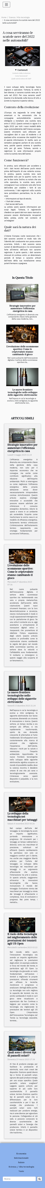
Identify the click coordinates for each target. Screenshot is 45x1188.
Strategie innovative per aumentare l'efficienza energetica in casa (22, 308)
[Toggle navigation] (6, 4)
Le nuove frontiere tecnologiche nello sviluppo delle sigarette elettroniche (22, 392)
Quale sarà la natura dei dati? (21, 79)
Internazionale (21, 1158)
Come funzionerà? (21, 76)
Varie (21, 1171)
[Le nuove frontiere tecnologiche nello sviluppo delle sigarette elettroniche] (22, 377)
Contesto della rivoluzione (21, 73)
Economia (21, 1153)
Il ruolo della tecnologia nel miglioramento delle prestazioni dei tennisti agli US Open (22, 938)
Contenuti (22, 69)
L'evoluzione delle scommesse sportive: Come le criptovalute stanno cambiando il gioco (22, 350)
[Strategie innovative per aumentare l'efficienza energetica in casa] (22, 293)
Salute (21, 1162)
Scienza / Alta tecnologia (19, 17)
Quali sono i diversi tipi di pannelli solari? (22, 1054)
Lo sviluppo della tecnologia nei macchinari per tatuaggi (22, 816)
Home (3, 17)
